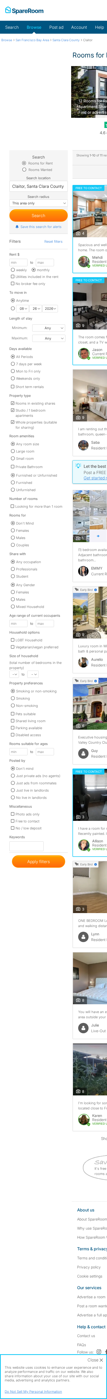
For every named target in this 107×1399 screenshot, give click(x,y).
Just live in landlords (32, 790)
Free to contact (27, 821)
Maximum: (20, 338)
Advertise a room (91, 1297)
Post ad (56, 27)
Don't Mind (25, 523)
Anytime (22, 300)
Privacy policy (89, 1267)
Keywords (17, 838)
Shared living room (30, 721)
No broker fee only (30, 284)
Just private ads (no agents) (38, 776)
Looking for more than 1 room (38, 506)
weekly (21, 270)
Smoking (23, 698)
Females (22, 530)
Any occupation (28, 562)
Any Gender (25, 585)
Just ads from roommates (36, 783)
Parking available (29, 728)
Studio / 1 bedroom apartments (30, 413)
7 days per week (29, 364)
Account (79, 27)
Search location (38, 178)
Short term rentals (30, 387)
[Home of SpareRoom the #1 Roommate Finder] (24, 10)
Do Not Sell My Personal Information (33, 1391)
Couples (22, 545)
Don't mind (25, 768)
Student (22, 576)
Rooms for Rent (40, 163)
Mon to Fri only (28, 371)
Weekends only (28, 378)
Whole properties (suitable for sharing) (36, 424)
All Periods (24, 357)
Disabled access (28, 735)
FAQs (81, 1345)
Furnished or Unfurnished (36, 475)
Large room (25, 451)
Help (99, 27)
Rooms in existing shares (35, 403)
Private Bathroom (29, 467)
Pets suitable (26, 714)
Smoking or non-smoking (36, 691)
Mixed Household (30, 607)
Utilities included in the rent (37, 277)
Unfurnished (26, 490)
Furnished (24, 482)
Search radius (38, 197)
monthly (43, 270)
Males (20, 538)
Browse (34, 27)
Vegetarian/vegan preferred (37, 647)
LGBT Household (29, 640)
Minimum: (19, 328)
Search (12, 27)
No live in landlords (31, 797)
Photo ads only (27, 814)
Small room (25, 458)
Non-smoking (27, 706)
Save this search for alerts (41, 227)
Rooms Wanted (40, 170)
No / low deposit (29, 828)
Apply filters (38, 861)
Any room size (27, 444)
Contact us (86, 1335)
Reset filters (53, 241)
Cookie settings (89, 1276)
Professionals (26, 569)
